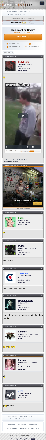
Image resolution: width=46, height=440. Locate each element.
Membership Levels (12, 428)
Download (28, 151)
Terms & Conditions (33, 424)
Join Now (21, 37)
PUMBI (21, 246)
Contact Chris (11, 424)
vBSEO (33, 439)
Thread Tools (7, 52)
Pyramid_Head (25, 300)
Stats (32, 428)
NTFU (37, 428)
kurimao (22, 332)
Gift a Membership (24, 428)
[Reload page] (4, 12)
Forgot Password (21, 424)
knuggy (22, 360)
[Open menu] (42, 3)
